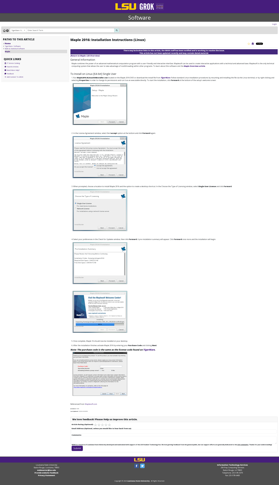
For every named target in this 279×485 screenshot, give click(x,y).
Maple (7, 51)
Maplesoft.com (91, 404)
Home (8, 43)
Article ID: (73, 408)
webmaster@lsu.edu (46, 470)
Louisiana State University (138, 481)
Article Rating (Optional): (82, 424)
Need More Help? (13, 70)
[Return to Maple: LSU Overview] (85, 56)
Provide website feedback (46, 473)
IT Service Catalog (13, 63)
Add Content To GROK (14, 77)
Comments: (76, 435)
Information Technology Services (232, 465)
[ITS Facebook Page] (136, 466)
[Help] (7, 30)
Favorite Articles (12, 67)
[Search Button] (116, 30)
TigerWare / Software (18, 30)
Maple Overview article (194, 66)
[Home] (4, 30)
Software (139, 17)
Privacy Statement (46, 475)
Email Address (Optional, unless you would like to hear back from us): (101, 428)
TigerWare (165, 77)
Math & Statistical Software (15, 48)
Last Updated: (74, 411)
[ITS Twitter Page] (142, 466)
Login (274, 24)
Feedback (10, 74)
